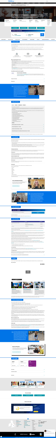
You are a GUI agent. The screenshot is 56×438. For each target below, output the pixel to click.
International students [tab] (14, 371)
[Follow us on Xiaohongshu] (41, 422)
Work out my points (42, 36)
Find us (17, 426)
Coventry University (19, 421)
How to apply (53, 39)
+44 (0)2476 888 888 (17, 35)
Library (33, 425)
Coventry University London (27, 421)
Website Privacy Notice (36, 437)
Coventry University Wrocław (27, 425)
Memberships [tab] (13, 81)
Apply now (29, 35)
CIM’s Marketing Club (15, 68)
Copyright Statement (22, 437)
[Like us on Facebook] (39, 421)
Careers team (37, 289)
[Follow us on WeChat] (39, 422)
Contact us (18, 425)
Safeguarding (33, 427)
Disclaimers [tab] (12, 375)
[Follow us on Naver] (42, 422)
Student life (16, 395)
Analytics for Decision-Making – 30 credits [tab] (17, 128)
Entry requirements (24, 39)
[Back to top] (28, 418)
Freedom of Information (26, 437)
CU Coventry (25, 422)
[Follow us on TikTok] (46, 421)
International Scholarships (36, 240)
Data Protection (39, 437)
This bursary (17, 252)
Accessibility (20, 437)
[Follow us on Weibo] (40, 422)
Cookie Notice (33, 437)
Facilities (38, 39)
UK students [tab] (12, 369)
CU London (25, 423)
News (33, 422)
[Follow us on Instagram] (42, 421)
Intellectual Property (30, 437)
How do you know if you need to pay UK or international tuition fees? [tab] (19, 254)
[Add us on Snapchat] (44, 421)
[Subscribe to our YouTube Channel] (41, 421)
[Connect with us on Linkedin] (43, 421)
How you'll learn (17, 39)
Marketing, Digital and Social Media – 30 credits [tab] (17, 124)
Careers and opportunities (45, 39)
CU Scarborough (26, 424)
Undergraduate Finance (27, 230)
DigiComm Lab (14, 289)
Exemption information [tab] (14, 78)
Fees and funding (32, 39)
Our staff (33, 428)
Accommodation (28, 395)
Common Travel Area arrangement (29, 248)
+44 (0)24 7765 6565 (19, 424)
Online (24, 427)
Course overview (3, 39)
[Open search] (47, 1)
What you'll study (10, 39)
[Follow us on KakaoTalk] (43, 422)
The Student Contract (16, 437)
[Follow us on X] (40, 421)
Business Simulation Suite (27, 289)
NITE (24, 426)
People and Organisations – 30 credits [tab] (16, 126)
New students (33, 421)
